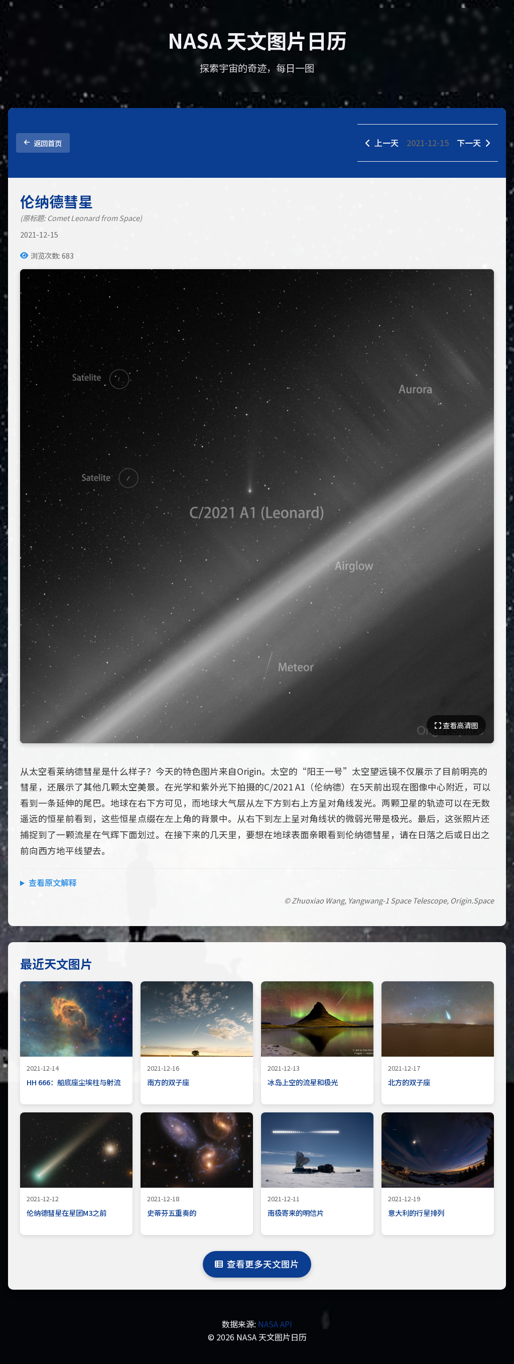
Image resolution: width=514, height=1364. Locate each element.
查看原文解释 (53, 882)
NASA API (275, 1324)
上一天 (386, 143)
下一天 (469, 143)
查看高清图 (459, 725)
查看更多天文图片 (263, 1264)
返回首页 (48, 143)
